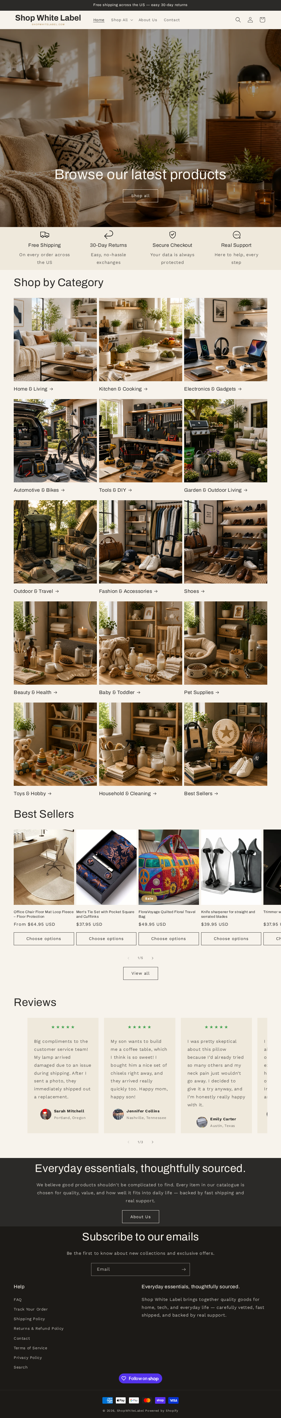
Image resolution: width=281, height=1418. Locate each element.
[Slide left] (128, 958)
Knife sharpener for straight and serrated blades (228, 914)
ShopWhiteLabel (130, 1411)
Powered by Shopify (161, 1411)
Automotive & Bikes (36, 490)
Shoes (191, 591)
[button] (121, 20)
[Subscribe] (184, 1269)
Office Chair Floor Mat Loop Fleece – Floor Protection (44, 914)
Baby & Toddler (117, 692)
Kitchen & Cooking (120, 389)
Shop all (140, 196)
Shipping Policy (29, 1319)
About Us (140, 1216)
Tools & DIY (113, 490)
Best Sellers (198, 793)
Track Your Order (31, 1309)
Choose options (43, 938)
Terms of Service (30, 1348)
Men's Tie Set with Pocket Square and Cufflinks (105, 914)
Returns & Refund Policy (39, 1328)
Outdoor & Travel (33, 591)
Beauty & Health (33, 692)
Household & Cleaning (125, 793)
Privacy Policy (28, 1357)
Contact (22, 1338)
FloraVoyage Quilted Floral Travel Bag (167, 914)
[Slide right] (153, 958)
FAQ (18, 1299)
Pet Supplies (198, 692)
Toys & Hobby (30, 793)
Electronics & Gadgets (210, 389)
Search (21, 1367)
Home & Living (30, 389)
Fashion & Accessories (125, 591)
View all (140, 973)
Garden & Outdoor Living (213, 490)
